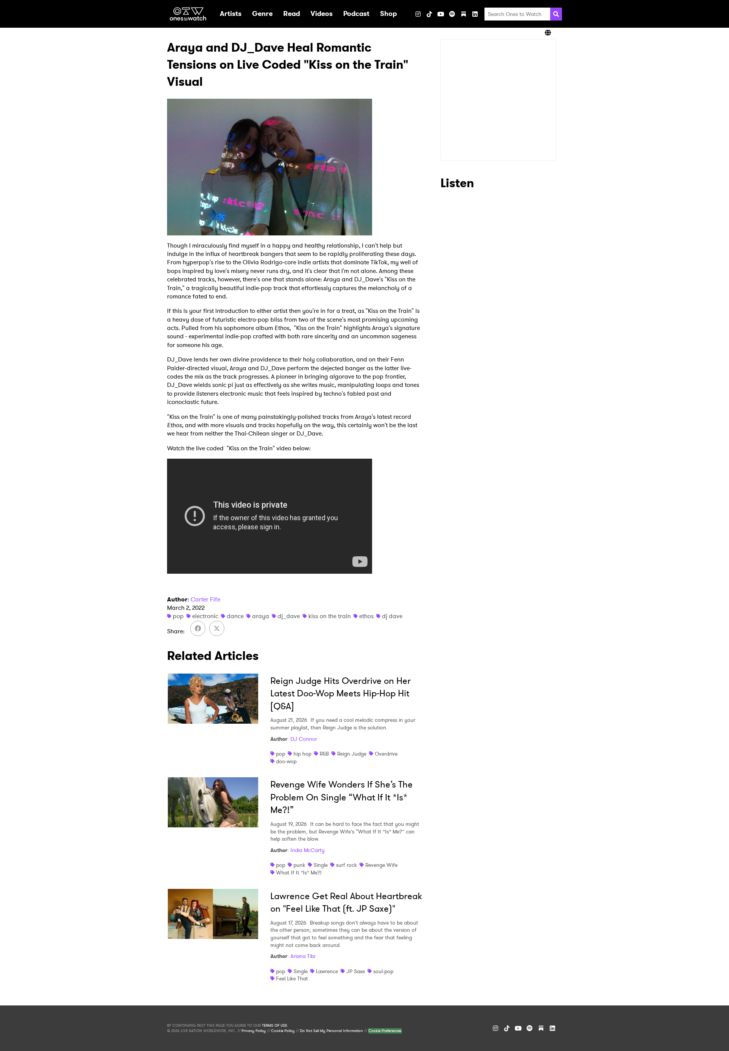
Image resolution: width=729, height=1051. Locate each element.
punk (299, 865)
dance (235, 616)
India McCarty (307, 850)
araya (260, 616)
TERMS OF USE (274, 1025)
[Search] (556, 14)
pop (178, 616)
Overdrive (386, 753)
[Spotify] (452, 14)
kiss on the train (329, 616)
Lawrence (327, 971)
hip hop (302, 753)
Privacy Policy (253, 1031)
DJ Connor (303, 739)
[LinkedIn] (475, 14)
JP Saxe (355, 971)
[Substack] (463, 14)
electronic (205, 616)
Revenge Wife (381, 865)
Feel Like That (292, 978)
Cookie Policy (283, 1031)
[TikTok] (429, 14)
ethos (366, 616)
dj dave (392, 616)
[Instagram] (418, 14)
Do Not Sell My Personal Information (331, 1031)
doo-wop (286, 761)
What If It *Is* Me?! (299, 872)
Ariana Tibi (302, 956)
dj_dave (289, 616)
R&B (324, 753)
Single (321, 865)
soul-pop (383, 971)
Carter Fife (205, 599)
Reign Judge (351, 753)
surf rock (346, 865)
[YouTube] (441, 14)
